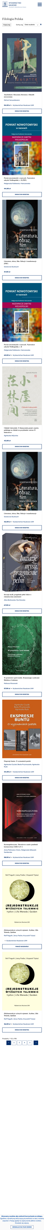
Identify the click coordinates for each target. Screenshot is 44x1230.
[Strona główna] (14, 4)
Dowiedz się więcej (22, 1223)
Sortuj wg (19, 25)
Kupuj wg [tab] (6, 25)
